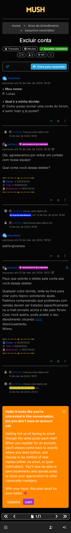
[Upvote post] (51, 121)
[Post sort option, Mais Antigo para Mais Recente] (7, 66)
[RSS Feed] (51, 55)
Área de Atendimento (21, 215)
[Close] (64, 411)
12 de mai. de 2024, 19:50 (34, 240)
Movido (31, 48)
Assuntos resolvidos (55, 48)
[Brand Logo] (35, 9)
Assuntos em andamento (23, 388)
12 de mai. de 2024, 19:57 (34, 272)
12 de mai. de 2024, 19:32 (34, 83)
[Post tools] (65, 121)
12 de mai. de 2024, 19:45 (34, 149)
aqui (38, 319)
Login (28, 501)
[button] (6, 527)
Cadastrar (13, 501)
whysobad (13, 78)
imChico (17, 132)
